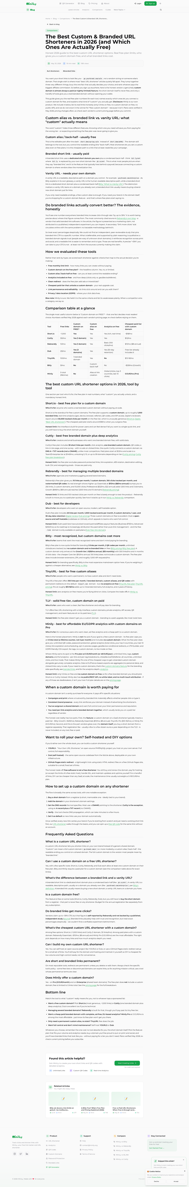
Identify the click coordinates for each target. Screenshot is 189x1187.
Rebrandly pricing (110, 490)
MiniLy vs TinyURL (123, 1150)
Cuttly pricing (129, 454)
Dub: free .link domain (95, 530)
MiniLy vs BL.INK (122, 1155)
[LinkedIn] (26, 1153)
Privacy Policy (87, 1150)
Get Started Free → (156, 1148)
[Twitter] (20, 1153)
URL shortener (59, 824)
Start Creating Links (126, 1063)
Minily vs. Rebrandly (115, 498)
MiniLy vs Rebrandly (123, 1146)
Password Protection (56, 1158)
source (67, 919)
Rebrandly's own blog (126, 218)
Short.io (130, 419)
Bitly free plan (128, 548)
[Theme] (160, 3)
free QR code (114, 824)
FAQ (84, 1141)
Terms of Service (88, 1154)
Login (139, 3)
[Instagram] (14, 1153)
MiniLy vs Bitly (121, 1142)
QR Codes (52, 1150)
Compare (121, 1136)
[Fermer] (183, 1159)
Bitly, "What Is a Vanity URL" (111, 184)
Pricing (94, 3)
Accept (176, 1181)
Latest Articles (73, 10)
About (106, 3)
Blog (83, 3)
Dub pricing (84, 516)
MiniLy (31, 3)
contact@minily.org (90, 1145)
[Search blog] (161, 10)
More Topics (118, 10)
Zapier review (72, 516)
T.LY (93, 613)
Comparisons (97, 10)
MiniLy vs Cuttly (122, 1159)
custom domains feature (116, 666)
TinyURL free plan (127, 584)
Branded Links (53, 1163)
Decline (156, 1181)
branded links (69, 669)
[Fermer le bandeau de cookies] (185, 1171)
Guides (108, 10)
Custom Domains (55, 1154)
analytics (104, 669)
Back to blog (54, 24)
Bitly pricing (116, 548)
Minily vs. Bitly (81, 565)
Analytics (85, 10)
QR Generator (68, 3)
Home (48, 19)
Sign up (152, 3)
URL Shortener (54, 1141)
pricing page (115, 680)
